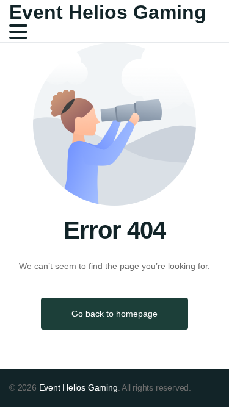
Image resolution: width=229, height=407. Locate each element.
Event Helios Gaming (107, 12)
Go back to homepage (114, 314)
